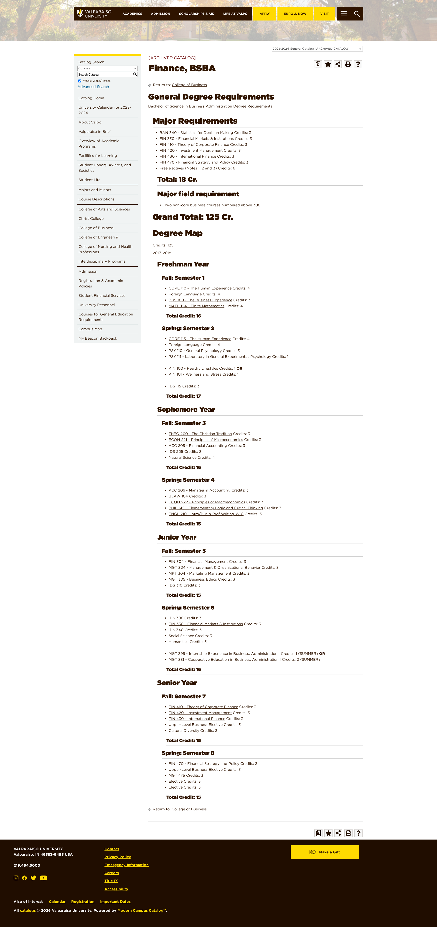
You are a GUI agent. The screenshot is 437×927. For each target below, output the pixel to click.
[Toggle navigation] (344, 13)
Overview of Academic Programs (99, 144)
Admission (160, 13)
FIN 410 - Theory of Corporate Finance (194, 144)
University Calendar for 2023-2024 (105, 110)
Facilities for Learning (98, 156)
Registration (82, 901)
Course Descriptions (96, 199)
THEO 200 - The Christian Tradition (200, 434)
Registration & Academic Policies (101, 283)
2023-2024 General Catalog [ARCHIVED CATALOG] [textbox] (311, 48)
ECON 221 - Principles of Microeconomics (206, 440)
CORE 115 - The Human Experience (200, 339)
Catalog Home (91, 98)
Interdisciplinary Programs (102, 261)
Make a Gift (329, 852)
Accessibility (116, 889)
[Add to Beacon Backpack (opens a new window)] (328, 64)
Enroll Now (295, 13)
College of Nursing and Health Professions (105, 249)
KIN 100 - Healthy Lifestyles (193, 368)
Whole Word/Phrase (97, 80)
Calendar (57, 901)
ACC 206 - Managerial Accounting (199, 490)
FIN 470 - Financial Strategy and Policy (195, 162)
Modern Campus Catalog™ (141, 910)
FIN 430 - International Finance (188, 156)
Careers (111, 873)
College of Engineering (99, 237)
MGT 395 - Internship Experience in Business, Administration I (224, 653)
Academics (132, 13)
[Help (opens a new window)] (358, 64)
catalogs (28, 910)
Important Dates (115, 901)
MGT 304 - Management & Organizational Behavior (214, 567)
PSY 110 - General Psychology (195, 350)
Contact (111, 849)
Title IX (111, 881)
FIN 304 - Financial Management (198, 561)
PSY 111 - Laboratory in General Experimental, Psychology (220, 356)
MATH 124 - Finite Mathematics (196, 306)
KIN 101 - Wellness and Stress (195, 374)
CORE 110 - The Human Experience (200, 288)
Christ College (91, 218)
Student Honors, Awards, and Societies (105, 168)
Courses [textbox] (84, 68)
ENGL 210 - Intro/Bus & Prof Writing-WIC (206, 514)
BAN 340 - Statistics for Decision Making (196, 133)
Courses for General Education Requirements (106, 317)
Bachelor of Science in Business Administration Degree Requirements (210, 106)
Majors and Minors (95, 190)
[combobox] (317, 48)
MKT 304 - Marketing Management (200, 573)
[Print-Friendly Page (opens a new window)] (348, 64)
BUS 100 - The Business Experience (200, 300)
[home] (96, 13)
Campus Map (90, 329)
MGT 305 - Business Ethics (193, 579)
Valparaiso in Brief (95, 131)
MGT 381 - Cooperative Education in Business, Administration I (225, 659)
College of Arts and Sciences (104, 209)
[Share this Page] (338, 64)
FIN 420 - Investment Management (191, 150)
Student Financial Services (102, 295)
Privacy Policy (117, 857)
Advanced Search (93, 87)
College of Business (96, 228)
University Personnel (97, 305)
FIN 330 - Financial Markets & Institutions (197, 138)
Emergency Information (126, 865)
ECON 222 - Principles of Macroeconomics (207, 502)
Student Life (89, 180)
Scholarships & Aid (197, 13)
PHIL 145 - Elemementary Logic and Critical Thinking (216, 508)
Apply (265, 13)
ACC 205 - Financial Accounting (198, 445)
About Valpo (90, 122)
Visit (324, 13)
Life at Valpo (235, 13)
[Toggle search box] (357, 13)
